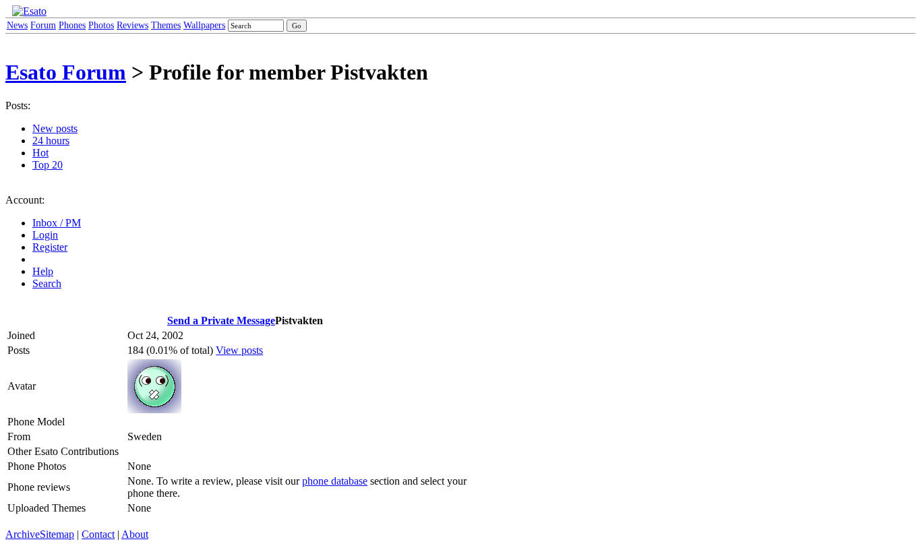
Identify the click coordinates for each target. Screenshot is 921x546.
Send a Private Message (221, 320)
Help (42, 271)
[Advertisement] (538, 214)
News (17, 25)
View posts (239, 350)
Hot (40, 152)
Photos (101, 25)
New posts (55, 128)
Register (49, 247)
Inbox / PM (56, 223)
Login (45, 235)
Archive (22, 534)
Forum (43, 25)
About (134, 534)
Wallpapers (204, 25)
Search (46, 283)
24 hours (50, 140)
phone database (334, 481)
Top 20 (47, 165)
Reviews (132, 25)
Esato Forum (65, 72)
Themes (166, 25)
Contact (98, 534)
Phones (72, 25)
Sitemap (57, 534)
